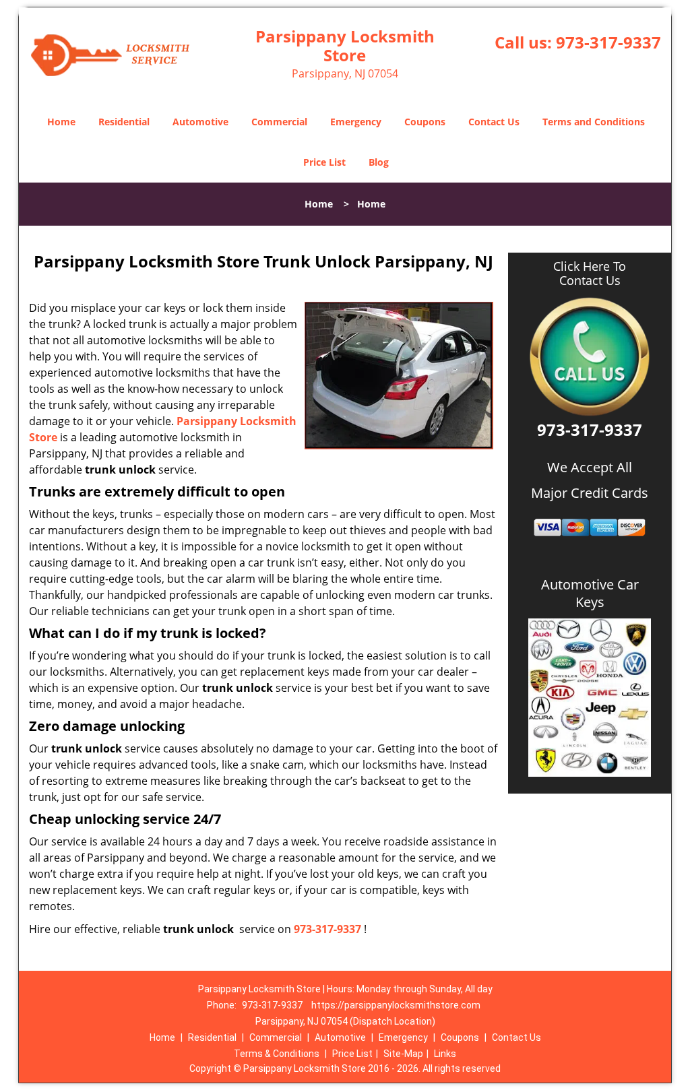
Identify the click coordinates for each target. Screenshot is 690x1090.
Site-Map (403, 1053)
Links (445, 1053)
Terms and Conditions (593, 121)
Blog (379, 162)
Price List (324, 162)
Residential (124, 121)
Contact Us (494, 121)
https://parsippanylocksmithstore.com (395, 1005)
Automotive (200, 121)
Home (61, 121)
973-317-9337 (608, 42)
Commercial (279, 121)
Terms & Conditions (276, 1053)
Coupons (424, 121)
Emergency (355, 121)
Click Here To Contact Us (589, 273)
